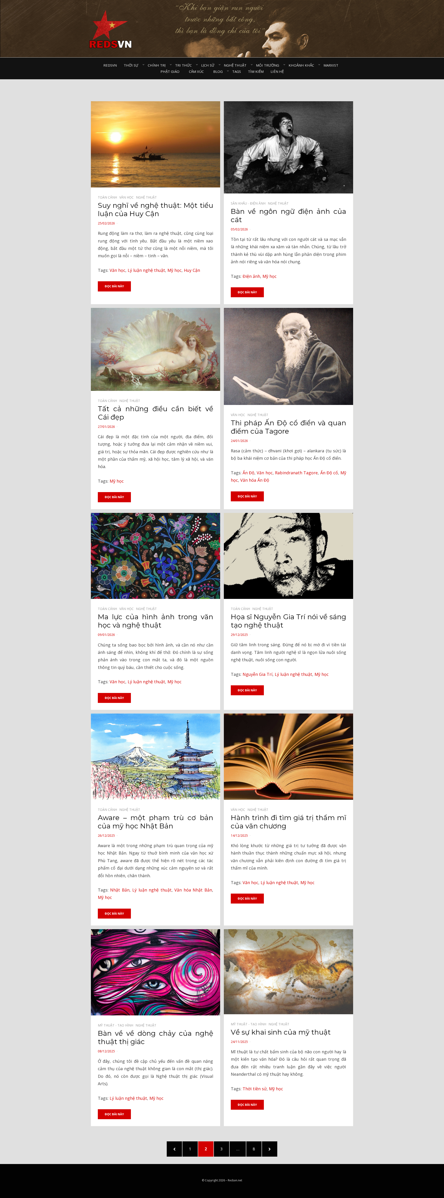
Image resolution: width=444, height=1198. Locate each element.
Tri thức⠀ (184, 65)
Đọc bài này (114, 286)
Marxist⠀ (332, 65)
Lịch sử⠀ (209, 65)
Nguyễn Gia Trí (257, 674)
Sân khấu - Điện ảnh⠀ (249, 203)
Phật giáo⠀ (171, 71)
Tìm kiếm (256, 71)
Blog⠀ (219, 71)
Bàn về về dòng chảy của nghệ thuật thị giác (155, 1037)
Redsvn (110, 65)
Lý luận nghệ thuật (146, 270)
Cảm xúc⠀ (197, 71)
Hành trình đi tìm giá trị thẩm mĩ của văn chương (288, 821)
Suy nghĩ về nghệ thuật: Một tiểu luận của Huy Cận (155, 209)
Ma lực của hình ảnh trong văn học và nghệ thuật (155, 621)
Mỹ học (174, 270)
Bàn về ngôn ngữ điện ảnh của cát (288, 215)
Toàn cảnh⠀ (108, 197)
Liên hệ (277, 71)
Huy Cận (192, 270)
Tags (236, 71)
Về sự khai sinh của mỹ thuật (281, 1032)
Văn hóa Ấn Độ (254, 480)
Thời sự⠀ (132, 65)
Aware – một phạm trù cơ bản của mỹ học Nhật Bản (155, 821)
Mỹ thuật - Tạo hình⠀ (117, 1025)
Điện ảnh (251, 276)
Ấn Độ (248, 472)
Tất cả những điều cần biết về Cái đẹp (155, 412)
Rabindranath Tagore (296, 472)
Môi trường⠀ (269, 65)
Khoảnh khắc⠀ (303, 65)
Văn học (117, 270)
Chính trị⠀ (158, 65)
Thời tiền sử (255, 1088)
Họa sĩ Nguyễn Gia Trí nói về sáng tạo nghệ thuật (288, 621)
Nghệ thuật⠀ (236, 65)
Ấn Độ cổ (329, 472)
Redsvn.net (235, 1180)
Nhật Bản (120, 890)
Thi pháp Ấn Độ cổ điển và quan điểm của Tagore (288, 427)
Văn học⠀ (127, 197)
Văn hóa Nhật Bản (193, 890)
